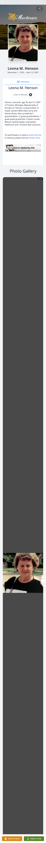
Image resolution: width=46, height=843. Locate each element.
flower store (34, 138)
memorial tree (34, 135)
